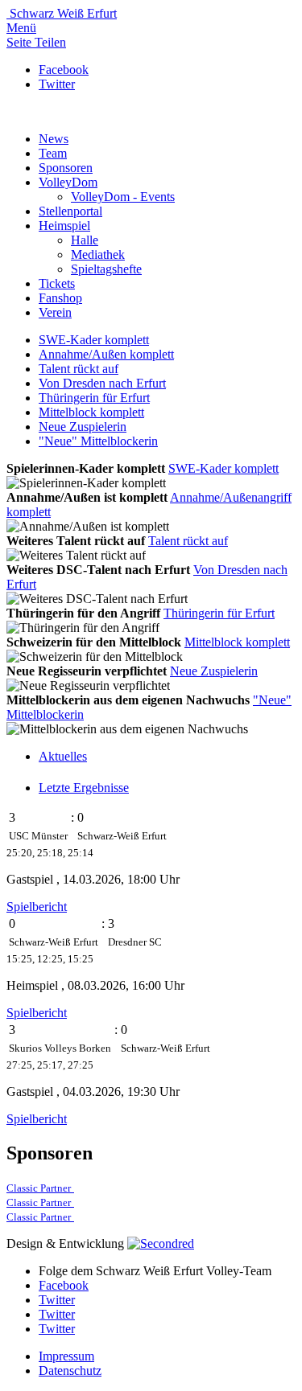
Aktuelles (63, 756)
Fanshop (60, 298)
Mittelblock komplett (91, 412)
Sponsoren (66, 167)
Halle (84, 240)
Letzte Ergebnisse (84, 787)
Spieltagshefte (106, 269)
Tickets (57, 283)
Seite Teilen (36, 42)
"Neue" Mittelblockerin (98, 441)
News (53, 139)
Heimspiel (64, 225)
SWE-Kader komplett (94, 340)
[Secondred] (160, 1243)
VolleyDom (68, 182)
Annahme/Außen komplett (106, 354)
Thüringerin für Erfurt (94, 397)
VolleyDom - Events (123, 196)
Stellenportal (70, 211)
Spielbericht (36, 906)
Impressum (66, 1356)
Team (53, 153)
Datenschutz (70, 1370)
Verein (55, 312)
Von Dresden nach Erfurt (102, 383)
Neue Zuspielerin (82, 426)
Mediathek (98, 254)
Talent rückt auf (78, 368)
